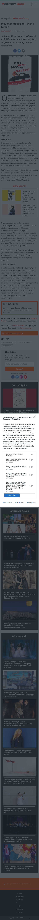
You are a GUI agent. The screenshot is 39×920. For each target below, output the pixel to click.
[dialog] (19, 460)
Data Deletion (7, 502)
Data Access (19, 502)
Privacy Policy (31, 502)
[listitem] (19, 454)
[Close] (35, 418)
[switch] (31, 460)
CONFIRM (12, 495)
